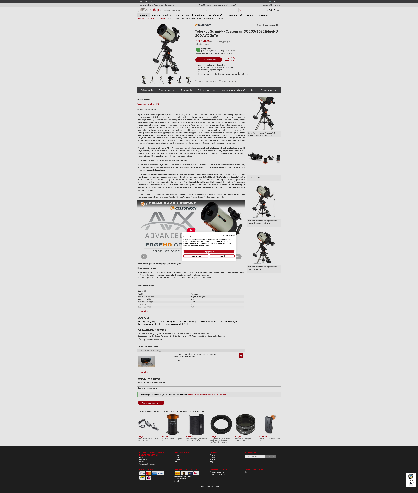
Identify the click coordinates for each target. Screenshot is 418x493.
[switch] (411, 484)
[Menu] (414, 474)
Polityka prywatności (228, 235)
